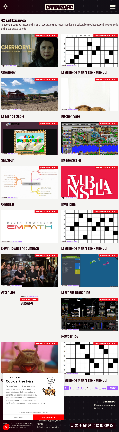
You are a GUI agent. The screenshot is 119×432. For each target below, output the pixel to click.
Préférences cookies (48, 427)
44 (104, 388)
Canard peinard (102, 35)
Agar (3, 66)
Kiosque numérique (105, 405)
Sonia (64, 66)
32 (77, 388)
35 (91, 388)
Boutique (99, 408)
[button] (6, 427)
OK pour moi (48, 417)
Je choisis (18, 417)
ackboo (64, 110)
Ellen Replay (6, 286)
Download (45, 123)
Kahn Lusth (6, 110)
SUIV (113, 387)
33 (82, 388)
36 (96, 388)
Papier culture (43, 35)
